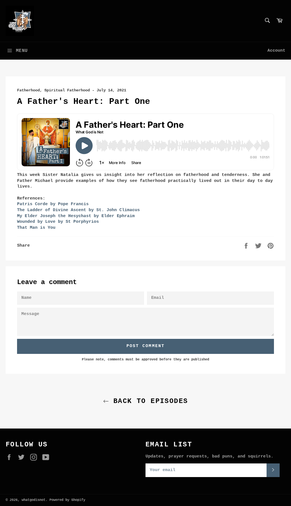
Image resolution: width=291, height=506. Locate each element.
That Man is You (36, 227)
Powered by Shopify (67, 500)
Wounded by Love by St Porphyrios (58, 221)
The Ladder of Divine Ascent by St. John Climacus (78, 210)
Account (276, 50)
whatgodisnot (33, 500)
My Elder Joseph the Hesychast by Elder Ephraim (76, 216)
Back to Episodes (148, 401)
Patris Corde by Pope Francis (53, 204)
